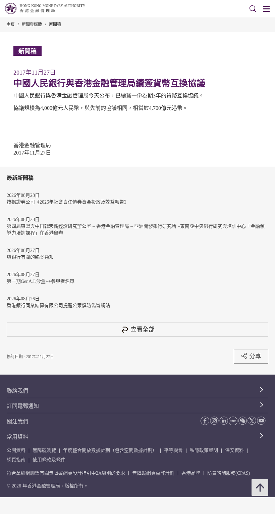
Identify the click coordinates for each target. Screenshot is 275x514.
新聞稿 (55, 24)
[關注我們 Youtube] (261, 421)
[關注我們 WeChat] (242, 421)
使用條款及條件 (49, 459)
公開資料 (16, 450)
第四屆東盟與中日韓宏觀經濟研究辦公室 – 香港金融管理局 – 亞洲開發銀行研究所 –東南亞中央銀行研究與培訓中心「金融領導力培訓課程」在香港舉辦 (136, 229)
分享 (255, 356)
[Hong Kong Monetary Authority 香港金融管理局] (45, 8)
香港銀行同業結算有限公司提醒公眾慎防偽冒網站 (58, 305)
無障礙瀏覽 (44, 450)
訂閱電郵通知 (23, 406)
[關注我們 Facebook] (205, 421)
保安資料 (234, 450)
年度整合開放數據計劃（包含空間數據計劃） (110, 450)
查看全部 (142, 329)
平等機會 (173, 450)
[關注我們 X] (252, 421)
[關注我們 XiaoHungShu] (233, 421)
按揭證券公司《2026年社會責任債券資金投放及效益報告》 (68, 202)
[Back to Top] (260, 487)
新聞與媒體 (32, 24)
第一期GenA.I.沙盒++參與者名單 (40, 281)
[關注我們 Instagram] (214, 421)
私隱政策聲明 (204, 450)
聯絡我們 (17, 391)
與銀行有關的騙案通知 (30, 257)
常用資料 (17, 437)
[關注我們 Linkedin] (223, 421)
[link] (253, 8)
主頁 (11, 24)
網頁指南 (16, 459)
